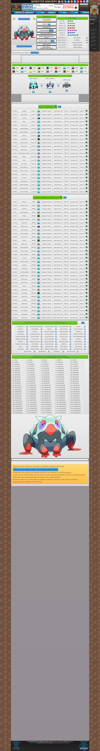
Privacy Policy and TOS (57, 742)
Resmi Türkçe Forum (84, 744)
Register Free (84, 742)
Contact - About (56, 741)
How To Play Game (16, 748)
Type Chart (16, 746)
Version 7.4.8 (84, 4)
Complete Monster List (16, 742)
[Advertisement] (50, 7)
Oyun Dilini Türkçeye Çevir (16, 4)
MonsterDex (16, 744)
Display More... (34, 52)
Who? (52, 40)
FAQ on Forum (16, 749)
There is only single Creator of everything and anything (36, 469)
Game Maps (16, 743)
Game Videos (84, 743)
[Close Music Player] (98, 4)
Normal (51, 30)
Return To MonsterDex (24, 19)
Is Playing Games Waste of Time (16, 9)
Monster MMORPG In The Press (66, 741)
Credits (68, 742)
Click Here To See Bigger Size (24, 46)
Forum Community (84, 741)
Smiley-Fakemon (77, 44)
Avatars (16, 745)
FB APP (64, 742)
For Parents (16, 741)
